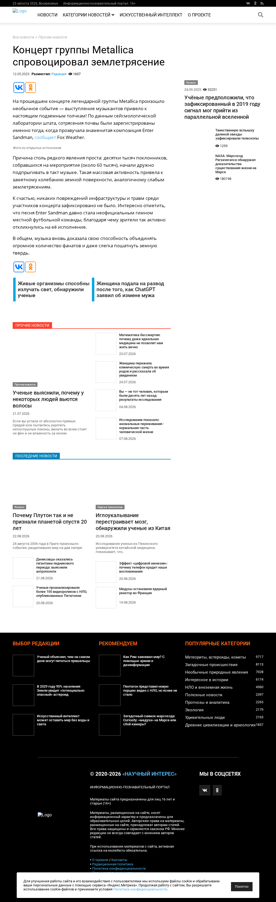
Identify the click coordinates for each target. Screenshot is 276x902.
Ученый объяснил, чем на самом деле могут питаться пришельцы (63, 659)
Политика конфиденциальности (119, 868)
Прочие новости (53, 37)
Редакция (59, 74)
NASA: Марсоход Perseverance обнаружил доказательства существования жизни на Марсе (235, 164)
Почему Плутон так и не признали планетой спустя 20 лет (50, 521)
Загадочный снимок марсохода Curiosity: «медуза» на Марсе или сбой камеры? (149, 720)
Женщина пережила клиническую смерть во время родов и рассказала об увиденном (144, 369)
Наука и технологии (110, 507)
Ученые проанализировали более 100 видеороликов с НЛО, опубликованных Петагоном (61, 592)
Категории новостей (86, 15)
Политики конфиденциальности (140, 889)
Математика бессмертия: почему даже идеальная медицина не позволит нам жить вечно (141, 341)
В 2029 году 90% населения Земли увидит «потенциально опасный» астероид (60, 690)
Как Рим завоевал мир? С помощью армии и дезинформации (143, 661)
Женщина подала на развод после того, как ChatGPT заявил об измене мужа (130, 289)
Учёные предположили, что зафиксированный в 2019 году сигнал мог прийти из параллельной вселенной (222, 107)
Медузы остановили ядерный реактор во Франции (143, 591)
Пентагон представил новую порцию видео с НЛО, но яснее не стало (150, 690)
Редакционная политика (112, 864)
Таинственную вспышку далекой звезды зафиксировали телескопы (237, 134)
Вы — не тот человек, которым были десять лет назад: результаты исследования (143, 395)
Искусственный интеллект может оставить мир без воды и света (63, 720)
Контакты (119, 860)
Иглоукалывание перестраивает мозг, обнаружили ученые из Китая (133, 521)
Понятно (242, 887)
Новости (47, 15)
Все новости (23, 37)
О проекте (199, 15)
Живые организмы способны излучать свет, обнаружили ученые (53, 289)
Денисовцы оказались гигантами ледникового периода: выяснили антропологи (55, 565)
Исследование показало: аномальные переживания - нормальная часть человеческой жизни (141, 426)
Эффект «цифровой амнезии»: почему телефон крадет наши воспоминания (143, 567)
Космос (19, 507)
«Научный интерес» (149, 774)
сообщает (45, 137)
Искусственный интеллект (151, 15)
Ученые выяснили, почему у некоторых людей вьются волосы (48, 399)
